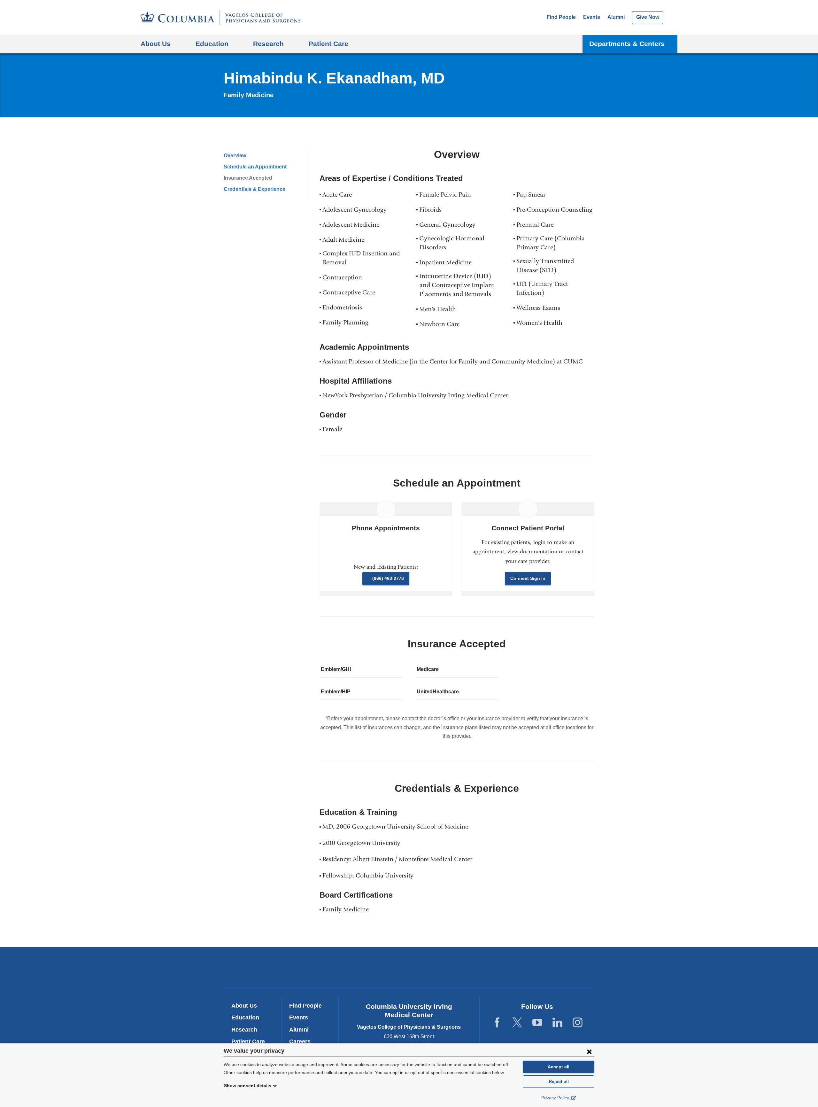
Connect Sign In (527, 578)
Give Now (647, 17)
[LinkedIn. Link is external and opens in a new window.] (557, 1022)
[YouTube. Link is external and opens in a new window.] (537, 1022)
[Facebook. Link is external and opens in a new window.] (497, 1022)
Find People (561, 17)
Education (245, 1017)
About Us (244, 1005)
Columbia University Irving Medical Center (322, 967)
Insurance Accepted (248, 178)
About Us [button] (156, 43)
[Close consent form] (589, 1051)
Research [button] (268, 43)
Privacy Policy (555, 1097)
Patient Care (328, 43)
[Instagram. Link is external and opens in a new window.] (577, 1022)
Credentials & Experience (254, 189)
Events (591, 17)
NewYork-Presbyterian (409, 969)
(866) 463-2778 (388, 578)
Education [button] (212, 43)
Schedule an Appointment (255, 166)
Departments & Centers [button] (627, 43)
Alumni (616, 17)
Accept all (558, 1066)
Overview (235, 155)
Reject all (559, 1081)
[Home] (220, 17)
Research (244, 1029)
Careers (300, 1041)
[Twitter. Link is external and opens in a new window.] (517, 1022)
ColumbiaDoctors (501, 967)
